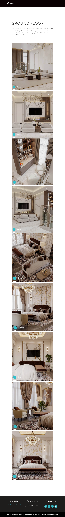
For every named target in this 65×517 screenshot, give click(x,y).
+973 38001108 (32, 506)
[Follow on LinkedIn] (56, 506)
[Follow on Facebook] (49, 506)
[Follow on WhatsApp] (45, 506)
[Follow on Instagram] (52, 506)
